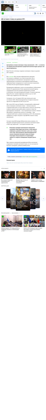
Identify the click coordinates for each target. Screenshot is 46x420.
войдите (24, 156)
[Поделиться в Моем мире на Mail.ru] (3, 75)
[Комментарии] (3, 79)
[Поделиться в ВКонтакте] (3, 66)
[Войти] (40, 13)
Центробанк (14, 62)
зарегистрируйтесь (32, 156)
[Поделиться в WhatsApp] (3, 72)
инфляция (9, 62)
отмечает (11, 76)
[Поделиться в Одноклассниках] (3, 69)
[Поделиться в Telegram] (3, 63)
